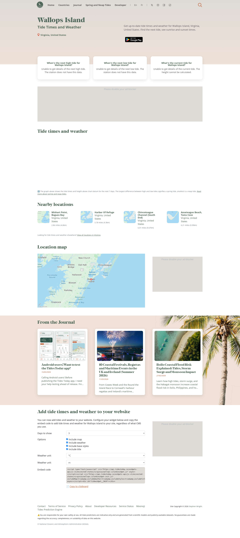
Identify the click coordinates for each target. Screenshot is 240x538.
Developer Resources (105, 506)
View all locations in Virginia (88, 235)
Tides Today (40, 4)
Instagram (158, 5)
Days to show (45, 433)
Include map (75, 439)
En (135, 5)
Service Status (126, 506)
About (88, 506)
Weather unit (44, 455)
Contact (42, 506)
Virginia (44, 34)
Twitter (152, 5)
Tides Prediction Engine (50, 509)
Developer (120, 5)
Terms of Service (57, 506)
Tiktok (170, 5)
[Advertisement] (120, 104)
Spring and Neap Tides (98, 5)
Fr (142, 5)
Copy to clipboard (79, 486)
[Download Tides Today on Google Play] (134, 39)
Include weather (77, 442)
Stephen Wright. (195, 506)
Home (51, 5)
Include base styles (79, 446)
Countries (63, 5)
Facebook (164, 5)
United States (58, 34)
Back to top (233, 531)
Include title (75, 449)
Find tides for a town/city (200, 5)
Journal (77, 5)
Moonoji (140, 506)
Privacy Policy (75, 506)
